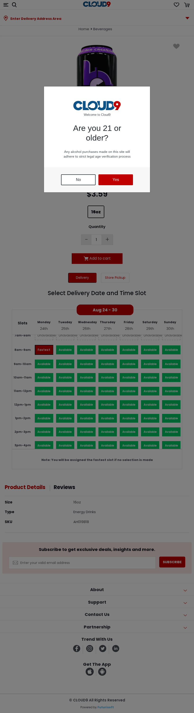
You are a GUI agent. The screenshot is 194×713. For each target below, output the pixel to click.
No (78, 180)
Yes (116, 180)
